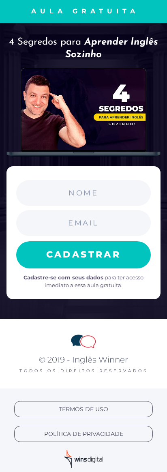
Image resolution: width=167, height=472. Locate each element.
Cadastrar (83, 254)
